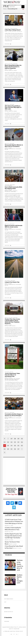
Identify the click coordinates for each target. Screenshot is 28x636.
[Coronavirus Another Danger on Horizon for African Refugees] (14, 403)
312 (8, 442)
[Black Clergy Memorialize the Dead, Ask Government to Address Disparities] (14, 55)
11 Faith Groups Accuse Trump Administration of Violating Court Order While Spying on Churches (14, 521)
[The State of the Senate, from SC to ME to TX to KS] (10, 570)
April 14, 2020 (8, 417)
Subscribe (6, 621)
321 (18, 445)
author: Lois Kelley (17, 31)
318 (8, 445)
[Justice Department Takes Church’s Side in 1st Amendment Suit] (14, 356)
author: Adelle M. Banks (11, 70)
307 (11, 438)
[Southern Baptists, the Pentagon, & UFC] (10, 584)
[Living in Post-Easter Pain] (14, 264)
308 (15, 438)
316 (22, 442)
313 (11, 442)
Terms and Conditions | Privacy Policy (13, 631)
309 (18, 438)
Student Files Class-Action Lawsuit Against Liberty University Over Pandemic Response (12, 321)
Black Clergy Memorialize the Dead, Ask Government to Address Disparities (13, 67)
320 (15, 445)
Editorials (7, 280)
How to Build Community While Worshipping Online (13, 187)
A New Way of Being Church (13, 30)
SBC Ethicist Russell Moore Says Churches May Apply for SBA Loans (13, 107)
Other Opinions (13, 28)
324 (8, 449)
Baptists (7, 104)
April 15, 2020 (8, 228)
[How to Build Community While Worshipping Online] (14, 176)
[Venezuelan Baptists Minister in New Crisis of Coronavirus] (14, 134)
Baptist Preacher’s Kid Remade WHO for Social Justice (13, 226)
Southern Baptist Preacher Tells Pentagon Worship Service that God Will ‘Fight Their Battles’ (13, 535)
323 (4, 449)
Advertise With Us (8, 611)
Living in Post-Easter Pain (12, 282)
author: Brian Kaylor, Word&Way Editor (13, 149)
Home (4, 8)
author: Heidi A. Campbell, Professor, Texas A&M (11, 191)
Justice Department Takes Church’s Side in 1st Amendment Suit (12, 375)
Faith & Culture (8, 63)
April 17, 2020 (8, 31)
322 (22, 445)
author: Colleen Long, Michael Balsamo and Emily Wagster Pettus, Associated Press (12, 379)
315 (18, 442)
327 (18, 449)
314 (15, 442)
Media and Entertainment (10, 185)
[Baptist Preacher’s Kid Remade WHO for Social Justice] (14, 215)
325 (11, 449)
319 (11, 445)
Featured (7, 28)
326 (15, 449)
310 (22, 438)
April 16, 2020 (8, 190)
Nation (11, 372)
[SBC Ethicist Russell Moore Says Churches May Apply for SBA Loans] (14, 95)
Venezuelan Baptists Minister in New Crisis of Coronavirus (14, 145)
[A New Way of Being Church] (14, 20)
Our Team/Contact (8, 598)
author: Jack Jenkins (10, 325)
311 (4, 442)
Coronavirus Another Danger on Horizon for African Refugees (14, 414)
